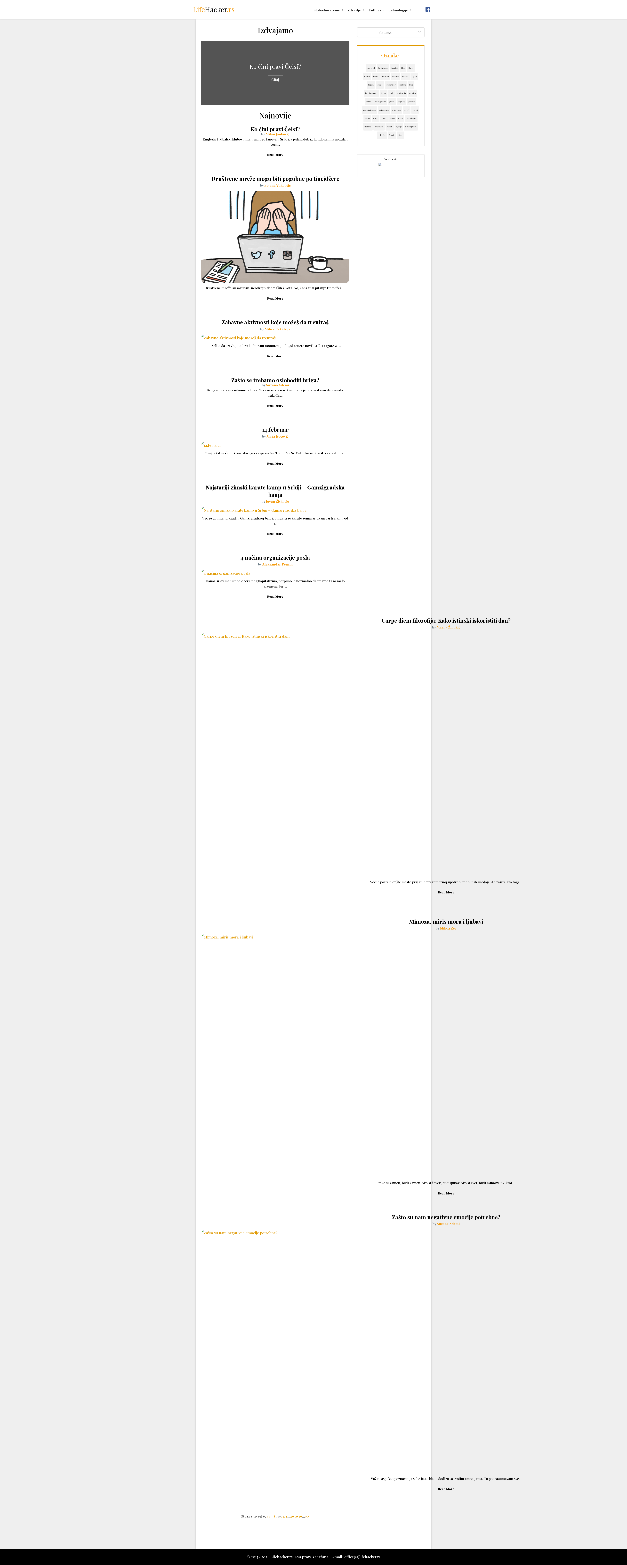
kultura (403, 84)
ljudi (391, 93)
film (403, 68)
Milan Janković (277, 134)
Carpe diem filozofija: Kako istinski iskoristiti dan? (446, 620)
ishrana (395, 76)
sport (384, 118)
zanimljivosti (411, 126)
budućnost (383, 68)
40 (300, 1516)
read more (275, 154)
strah (400, 118)
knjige (380, 84)
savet (406, 109)
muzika (412, 93)
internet (385, 76)
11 (282, 1516)
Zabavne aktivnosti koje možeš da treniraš (275, 322)
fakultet (394, 68)
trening (368, 126)
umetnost (379, 126)
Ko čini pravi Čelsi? (275, 66)
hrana (375, 76)
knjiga (371, 84)
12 (285, 1516)
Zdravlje (354, 10)
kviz (411, 84)
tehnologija (411, 118)
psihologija (384, 109)
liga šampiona (371, 93)
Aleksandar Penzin (277, 564)
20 (292, 1516)
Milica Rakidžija (277, 329)
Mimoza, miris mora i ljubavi (446, 921)
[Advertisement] (275, 1533)
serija (367, 118)
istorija (405, 76)
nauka (368, 101)
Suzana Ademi (277, 385)
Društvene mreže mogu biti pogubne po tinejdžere (275, 178)
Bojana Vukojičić (277, 185)
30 (296, 1516)
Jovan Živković (277, 501)
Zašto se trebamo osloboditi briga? (275, 380)
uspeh (389, 126)
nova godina (380, 101)
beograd (371, 68)
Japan (414, 76)
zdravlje (382, 135)
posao (391, 101)
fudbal (367, 76)
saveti (415, 109)
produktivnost (369, 109)
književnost (391, 84)
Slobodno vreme (327, 10)
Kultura (375, 10)
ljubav (383, 93)
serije (375, 118)
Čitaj (275, 79)
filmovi (411, 68)
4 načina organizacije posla (275, 557)
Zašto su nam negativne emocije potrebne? (446, 1217)
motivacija (401, 93)
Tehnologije (398, 10)
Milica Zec (448, 928)
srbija (392, 118)
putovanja (396, 109)
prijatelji (401, 101)
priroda (412, 101)
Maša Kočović (277, 436)
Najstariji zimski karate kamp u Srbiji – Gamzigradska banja (275, 490)
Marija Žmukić (448, 627)
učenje (399, 126)
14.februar (275, 429)
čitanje (392, 135)
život (400, 135)
